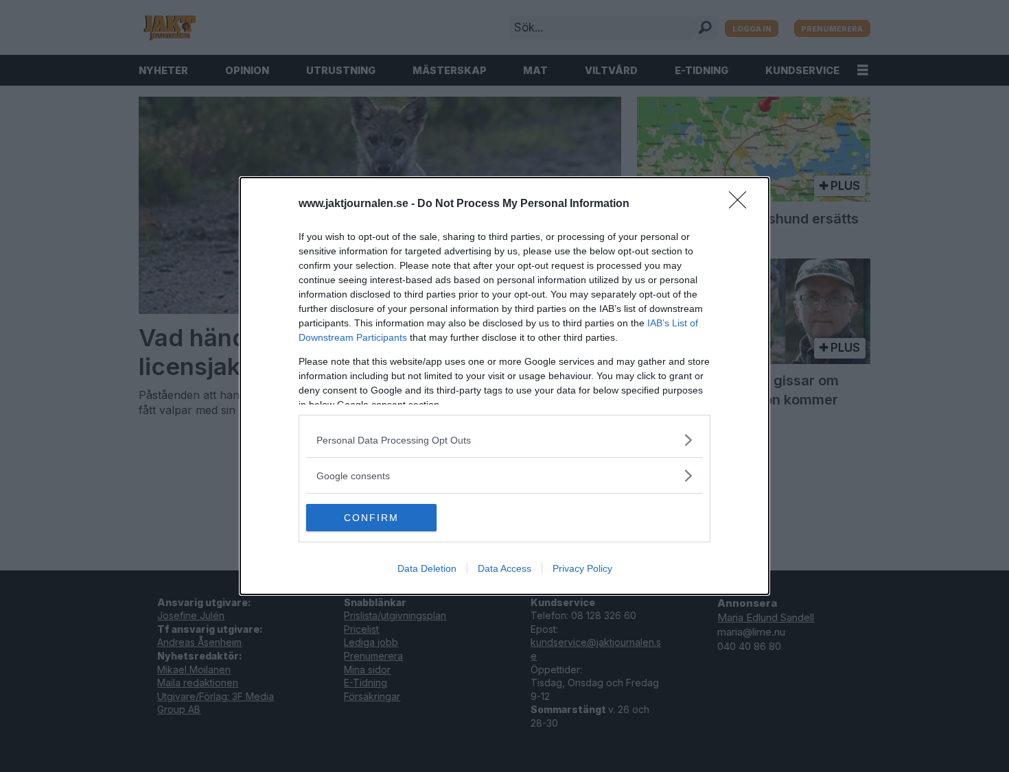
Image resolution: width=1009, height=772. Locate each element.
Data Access (504, 568)
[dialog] (504, 386)
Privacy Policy (582, 568)
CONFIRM (371, 517)
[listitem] (504, 440)
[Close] (742, 204)
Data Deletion (426, 568)
